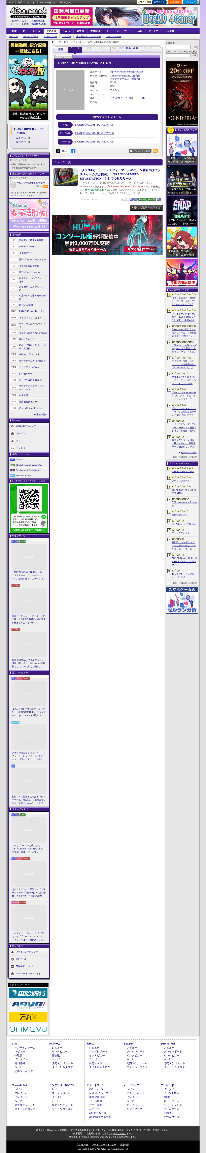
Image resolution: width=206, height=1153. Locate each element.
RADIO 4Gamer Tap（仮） (32, 311)
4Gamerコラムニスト (29, 354)
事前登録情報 (97, 1097)
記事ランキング (23, 1071)
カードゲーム (171, 1100)
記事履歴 (174, 2)
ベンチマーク (134, 1108)
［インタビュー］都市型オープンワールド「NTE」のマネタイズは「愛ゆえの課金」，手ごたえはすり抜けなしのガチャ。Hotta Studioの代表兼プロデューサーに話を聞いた (184, 301)
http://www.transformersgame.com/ (126, 71)
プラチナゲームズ (119, 78)
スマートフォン (96, 1085)
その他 (167, 1112)
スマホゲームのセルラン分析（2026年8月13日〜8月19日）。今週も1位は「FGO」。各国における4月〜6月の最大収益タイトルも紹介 (184, 317)
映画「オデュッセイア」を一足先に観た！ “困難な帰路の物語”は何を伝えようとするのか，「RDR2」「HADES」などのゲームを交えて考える (28, 619)
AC (140, 31)
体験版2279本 (38, 24)
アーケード (167, 1085)
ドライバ (20, 448)
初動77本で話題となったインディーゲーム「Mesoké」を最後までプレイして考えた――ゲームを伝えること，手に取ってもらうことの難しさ (29, 800)
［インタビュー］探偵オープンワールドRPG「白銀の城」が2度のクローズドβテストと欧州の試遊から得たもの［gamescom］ (29, 893)
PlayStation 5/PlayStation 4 (28, 470)
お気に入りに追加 (141, 151)
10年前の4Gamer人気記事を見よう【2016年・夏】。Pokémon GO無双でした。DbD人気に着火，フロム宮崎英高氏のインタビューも (29, 663)
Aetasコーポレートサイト (28, 973)
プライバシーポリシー (27, 952)
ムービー (66, 36)
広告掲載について (25, 966)
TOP (14, 31)
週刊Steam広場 (26, 305)
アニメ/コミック (118, 98)
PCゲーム (20, 459)
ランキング (190, 2)
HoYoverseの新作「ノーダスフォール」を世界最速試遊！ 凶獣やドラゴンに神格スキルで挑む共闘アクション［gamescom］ (184, 333)
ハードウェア (124, 31)
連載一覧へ (41, 414)
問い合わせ (65, 2)
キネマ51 (23, 395)
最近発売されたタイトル (88, 36)
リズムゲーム (171, 1108)
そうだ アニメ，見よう (30, 317)
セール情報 (95, 1100)
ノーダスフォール (181, 480)
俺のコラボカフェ (28, 339)
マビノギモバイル (181, 533)
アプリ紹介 (95, 1105)
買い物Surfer (25, 373)
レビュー (13, 36)
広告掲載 (124, 1144)
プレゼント (21, 433)
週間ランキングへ (189, 452)
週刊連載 (19, 1063)
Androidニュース (99, 1093)
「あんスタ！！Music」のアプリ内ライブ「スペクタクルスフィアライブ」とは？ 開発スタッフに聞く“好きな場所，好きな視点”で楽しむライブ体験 (28, 937)
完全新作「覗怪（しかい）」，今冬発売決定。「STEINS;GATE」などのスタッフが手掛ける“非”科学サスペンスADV (184, 364)
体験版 (18, 1055)
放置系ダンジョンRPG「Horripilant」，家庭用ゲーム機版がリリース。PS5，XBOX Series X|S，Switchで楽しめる (184, 443)
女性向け (95, 31)
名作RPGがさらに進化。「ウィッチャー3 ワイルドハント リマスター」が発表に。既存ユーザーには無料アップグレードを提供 (184, 380)
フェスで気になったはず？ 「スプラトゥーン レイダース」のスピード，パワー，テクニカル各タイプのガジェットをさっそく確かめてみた (29, 756)
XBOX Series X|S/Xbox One (28, 465)
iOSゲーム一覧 (97, 1112)
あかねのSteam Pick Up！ (31, 408)
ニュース (20, 137)
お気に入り (159, 2)
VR (108, 31)
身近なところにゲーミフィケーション (32, 388)
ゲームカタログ (113, 36)
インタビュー (50, 36)
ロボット (133, 98)
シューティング (173, 1105)
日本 (142, 98)
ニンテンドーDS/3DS (61, 1085)
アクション (116, 90)
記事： (38, 186)
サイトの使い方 (47, 2)
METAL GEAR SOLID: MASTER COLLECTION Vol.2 (184, 561)
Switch (66, 31)
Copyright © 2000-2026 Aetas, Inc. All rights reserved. (103, 1149)
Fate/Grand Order (180, 514)
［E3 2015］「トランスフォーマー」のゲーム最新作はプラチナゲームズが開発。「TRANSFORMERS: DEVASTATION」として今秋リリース (120, 174)
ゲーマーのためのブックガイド (32, 325)
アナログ (153, 31)
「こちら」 (120, 1133)
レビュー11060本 (20, 24)
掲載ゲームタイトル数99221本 (28, 21)
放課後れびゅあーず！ (30, 401)
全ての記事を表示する (147, 207)
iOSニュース (96, 1089)
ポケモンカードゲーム (183, 471)
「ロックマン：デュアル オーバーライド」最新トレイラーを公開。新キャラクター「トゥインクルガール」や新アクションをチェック (184, 428)
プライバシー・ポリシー (104, 1144)
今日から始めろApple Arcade (33, 333)
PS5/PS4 (51, 31)
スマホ (80, 31)
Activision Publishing (120, 75)
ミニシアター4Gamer (29, 367)
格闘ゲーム (170, 1097)
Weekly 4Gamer (26, 246)
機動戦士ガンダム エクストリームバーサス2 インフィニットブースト (184, 545)
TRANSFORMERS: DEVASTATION (33, 183)
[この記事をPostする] (58, 151)
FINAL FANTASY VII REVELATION (184, 491)
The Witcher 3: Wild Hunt (184, 524)
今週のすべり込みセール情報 (32, 297)
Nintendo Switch (23, 475)
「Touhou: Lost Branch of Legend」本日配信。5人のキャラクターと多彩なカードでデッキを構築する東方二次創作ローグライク (184, 349)
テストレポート (136, 1093)
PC (24, 31)
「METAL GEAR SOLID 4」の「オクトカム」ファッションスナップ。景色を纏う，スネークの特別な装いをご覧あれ (28, 576)
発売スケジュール (62, 1063)
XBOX (36, 31)
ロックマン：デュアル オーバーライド (183, 576)
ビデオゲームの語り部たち (32, 361)
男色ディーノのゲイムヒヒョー (32, 280)
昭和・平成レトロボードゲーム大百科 (32, 347)
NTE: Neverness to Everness (184, 504)
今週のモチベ (25, 253)
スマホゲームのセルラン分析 (32, 288)
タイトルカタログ (62, 1067)
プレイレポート (30, 36)
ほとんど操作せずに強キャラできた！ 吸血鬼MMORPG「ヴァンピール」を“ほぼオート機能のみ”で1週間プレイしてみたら (29, 712)
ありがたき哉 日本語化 (30, 380)
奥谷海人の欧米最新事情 (31, 240)
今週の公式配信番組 (29, 266)
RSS (11, 2)
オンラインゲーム (24, 1047)
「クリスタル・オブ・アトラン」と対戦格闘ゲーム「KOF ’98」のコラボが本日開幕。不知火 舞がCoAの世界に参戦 (184, 412)
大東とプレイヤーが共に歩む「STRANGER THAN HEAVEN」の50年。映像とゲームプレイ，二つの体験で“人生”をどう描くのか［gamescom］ (28, 849)
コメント (65, 151)
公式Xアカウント (26, 2)
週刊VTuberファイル (29, 272)
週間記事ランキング (26, 426)
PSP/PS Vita (168, 1043)
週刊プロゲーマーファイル (32, 259)
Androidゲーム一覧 (100, 1116)
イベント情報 (171, 1093)
